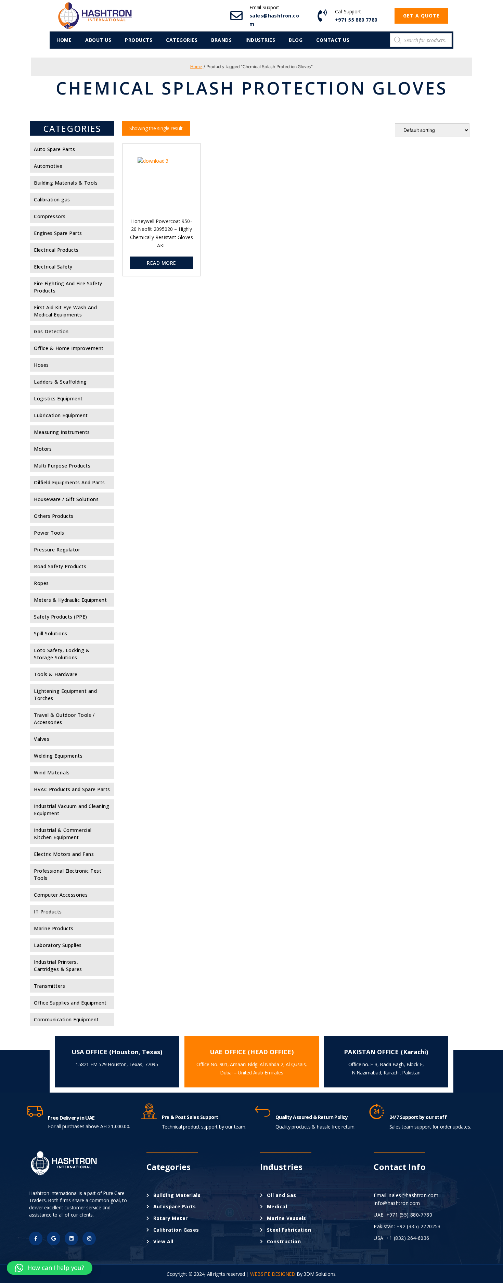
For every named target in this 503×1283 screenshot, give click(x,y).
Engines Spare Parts (58, 233)
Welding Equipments (58, 755)
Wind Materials (51, 772)
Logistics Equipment (58, 398)
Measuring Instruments (62, 432)
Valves (41, 739)
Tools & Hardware (55, 674)
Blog (295, 40)
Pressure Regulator (57, 549)
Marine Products (54, 928)
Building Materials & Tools (66, 182)
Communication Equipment (66, 1019)
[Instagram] (89, 1238)
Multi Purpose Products (62, 465)
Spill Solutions (50, 633)
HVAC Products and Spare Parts (72, 789)
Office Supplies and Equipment (70, 1002)
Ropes (41, 583)
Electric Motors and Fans (64, 854)
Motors (43, 449)
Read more (161, 263)
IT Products (48, 911)
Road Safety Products (60, 566)
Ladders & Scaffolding (60, 381)
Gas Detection (51, 331)
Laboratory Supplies (58, 945)
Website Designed (272, 1274)
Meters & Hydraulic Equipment (70, 600)
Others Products (54, 516)
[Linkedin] (71, 1238)
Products (138, 40)
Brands (221, 40)
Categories (181, 40)
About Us (98, 40)
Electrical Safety (53, 266)
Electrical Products (56, 250)
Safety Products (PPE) (60, 616)
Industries (260, 40)
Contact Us (332, 40)
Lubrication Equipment (61, 415)
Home (64, 40)
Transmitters (49, 986)
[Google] (53, 1238)
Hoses (41, 365)
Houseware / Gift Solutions (66, 499)
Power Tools (49, 533)
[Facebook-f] (35, 1238)
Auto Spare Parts (54, 149)
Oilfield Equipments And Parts (69, 482)
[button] (421, 16)
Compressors (50, 216)
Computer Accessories (61, 895)
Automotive (48, 166)
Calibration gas (52, 199)
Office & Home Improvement (69, 348)
